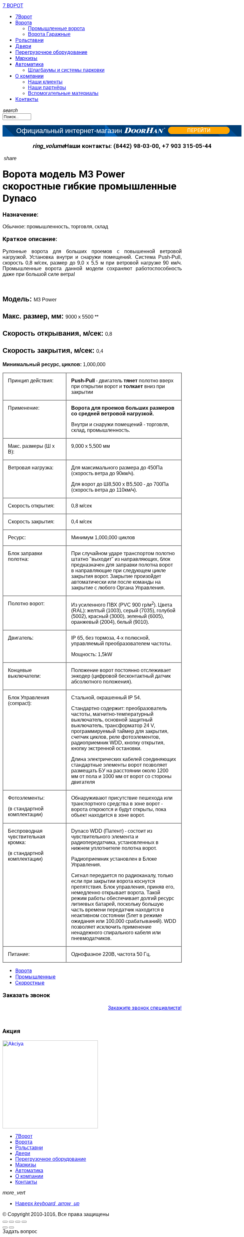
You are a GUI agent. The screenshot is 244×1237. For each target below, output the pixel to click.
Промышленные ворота (56, 28)
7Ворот (23, 17)
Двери (23, 46)
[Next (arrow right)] (11, 1227)
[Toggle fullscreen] (5, 1222)
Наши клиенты (45, 81)
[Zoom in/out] (11, 1222)
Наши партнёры (47, 87)
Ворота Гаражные (49, 34)
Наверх (47, 1203)
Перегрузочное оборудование (51, 52)
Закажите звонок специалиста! (145, 1008)
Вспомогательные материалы (63, 93)
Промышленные (35, 977)
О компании (29, 76)
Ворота (23, 23)
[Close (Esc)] (24, 1222)
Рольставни (29, 40)
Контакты (26, 99)
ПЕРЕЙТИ (199, 130)
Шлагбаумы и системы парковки (66, 70)
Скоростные (29, 983)
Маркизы (26, 58)
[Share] (17, 1222)
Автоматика (29, 64)
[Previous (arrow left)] (5, 1227)
